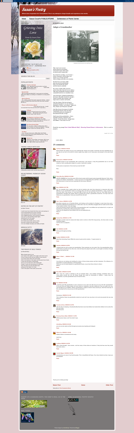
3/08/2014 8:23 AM (66, 324)
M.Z (57, 282)
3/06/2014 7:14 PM (72, 316)
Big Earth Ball (25, 92)
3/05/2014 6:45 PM (65, 245)
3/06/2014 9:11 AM (67, 295)
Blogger (77, 427)
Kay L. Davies (59, 201)
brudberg (58, 343)
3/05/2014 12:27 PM (63, 187)
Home (24, 19)
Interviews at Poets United (68, 19)
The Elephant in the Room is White (35, 117)
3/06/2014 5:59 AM (63, 282)
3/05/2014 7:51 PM (70, 256)
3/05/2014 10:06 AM (67, 159)
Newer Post (57, 385)
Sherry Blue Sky (60, 176)
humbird (58, 237)
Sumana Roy (59, 217)
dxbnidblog (59, 324)
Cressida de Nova (60, 304)
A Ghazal (29, 110)
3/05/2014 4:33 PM (65, 237)
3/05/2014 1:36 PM (63, 229)
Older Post (109, 385)
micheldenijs (66, 427)
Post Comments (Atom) (65, 388)
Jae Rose (58, 148)
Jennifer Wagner (60, 353)
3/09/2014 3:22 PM (65, 343)
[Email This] (56, 140)
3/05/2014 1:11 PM (67, 201)
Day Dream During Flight (32, 124)
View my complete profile (33, 69)
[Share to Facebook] (60, 140)
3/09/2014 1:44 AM (66, 332)
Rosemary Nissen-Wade (62, 316)
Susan (29, 68)
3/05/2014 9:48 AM (65, 148)
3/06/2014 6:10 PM (69, 304)
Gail (57, 229)
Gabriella (58, 245)
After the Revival (26, 98)
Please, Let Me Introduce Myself (29, 105)
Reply (57, 155)
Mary (57, 187)
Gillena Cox (59, 332)
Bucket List (29, 138)
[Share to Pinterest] (62, 140)
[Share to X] (59, 140)
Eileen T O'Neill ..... (60, 256)
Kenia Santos (59, 159)
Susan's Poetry (34, 9)
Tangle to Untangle (31, 84)
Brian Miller (59, 271)
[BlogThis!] (58, 140)
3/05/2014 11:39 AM (68, 176)
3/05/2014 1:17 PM (67, 217)
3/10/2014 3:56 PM (69, 353)
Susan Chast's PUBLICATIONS (41, 19)
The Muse (24, 131)
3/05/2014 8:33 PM (66, 271)
